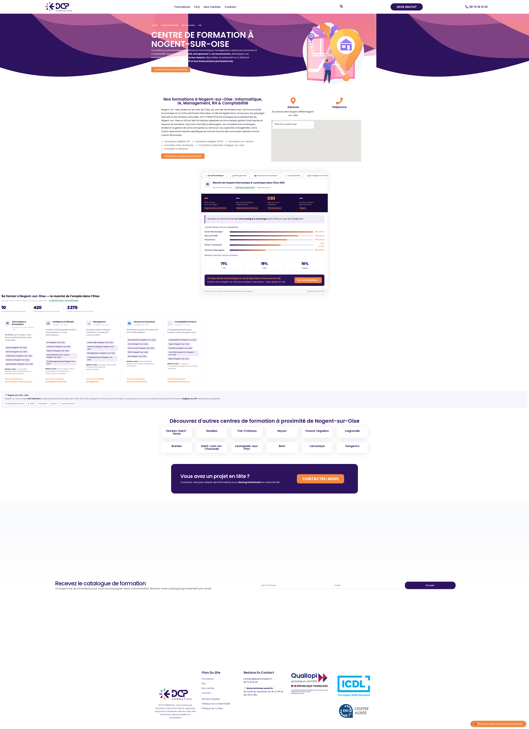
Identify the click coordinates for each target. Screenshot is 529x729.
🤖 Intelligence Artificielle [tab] (319, 175)
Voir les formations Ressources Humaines (137, 380)
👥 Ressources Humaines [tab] (265, 175)
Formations (182, 7)
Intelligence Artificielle (63, 321)
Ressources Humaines (144, 321)
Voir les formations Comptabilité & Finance (178, 380)
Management (99, 321)
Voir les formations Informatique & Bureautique (18, 380)
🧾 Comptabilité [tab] (292, 175)
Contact (230, 7)
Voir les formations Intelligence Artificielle (56, 380)
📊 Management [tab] (239, 175)
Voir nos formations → (308, 280)
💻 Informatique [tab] (216, 175)
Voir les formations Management (95, 380)
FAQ (197, 7)
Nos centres (212, 7)
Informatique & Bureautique (19, 322)
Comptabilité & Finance (185, 321)
